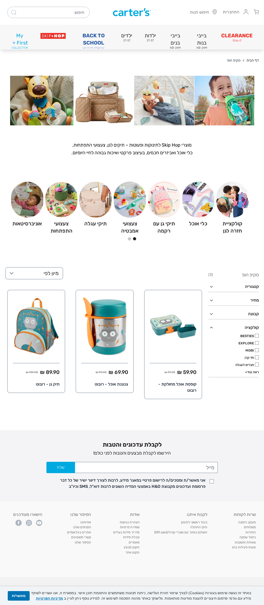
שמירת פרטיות (129, 527)
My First (20, 40)
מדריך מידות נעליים (126, 532)
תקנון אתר (132, 552)
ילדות (150, 37)
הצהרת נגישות (129, 522)
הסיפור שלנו (83, 542)
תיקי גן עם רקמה (164, 227)
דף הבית (252, 60)
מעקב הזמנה (247, 522)
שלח (60, 467)
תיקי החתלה (198, 527)
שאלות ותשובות (245, 542)
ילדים (126, 37)
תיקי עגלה (95, 223)
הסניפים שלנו (82, 527)
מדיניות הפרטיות (49, 598)
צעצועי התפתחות (61, 227)
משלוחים (250, 527)
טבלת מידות (131, 537)
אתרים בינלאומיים (79, 532)
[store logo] (132, 12)
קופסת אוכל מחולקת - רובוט (177, 387)
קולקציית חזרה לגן (232, 227)
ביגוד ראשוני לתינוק (194, 522)
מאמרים (134, 542)
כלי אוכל (198, 223)
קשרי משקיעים (81, 537)
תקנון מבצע (131, 547)
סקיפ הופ (234, 60)
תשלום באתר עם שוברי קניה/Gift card (180, 532)
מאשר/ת (19, 596)
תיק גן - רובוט (48, 384)
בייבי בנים (175, 40)
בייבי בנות (201, 40)
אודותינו (85, 522)
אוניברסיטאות (27, 223)
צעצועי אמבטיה (129, 227)
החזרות (250, 532)
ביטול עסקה (248, 537)
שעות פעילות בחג (244, 547)
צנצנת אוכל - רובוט (111, 384)
